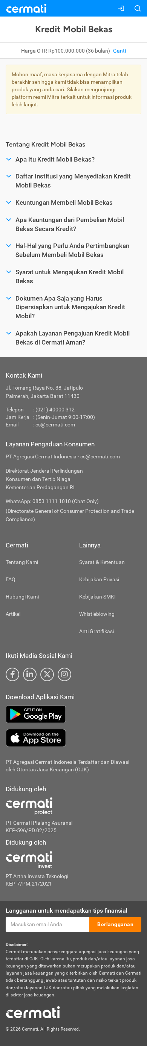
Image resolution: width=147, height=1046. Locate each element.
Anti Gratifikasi (96, 631)
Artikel (13, 614)
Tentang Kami (22, 562)
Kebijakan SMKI (97, 597)
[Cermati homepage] (33, 1011)
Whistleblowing (97, 614)
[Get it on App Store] (73, 738)
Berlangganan (115, 924)
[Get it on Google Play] (73, 714)
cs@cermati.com (55, 425)
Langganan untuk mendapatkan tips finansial (66, 910)
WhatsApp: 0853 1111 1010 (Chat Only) (52, 501)
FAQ (10, 579)
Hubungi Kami (22, 597)
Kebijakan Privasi (99, 579)
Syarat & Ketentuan (102, 562)
